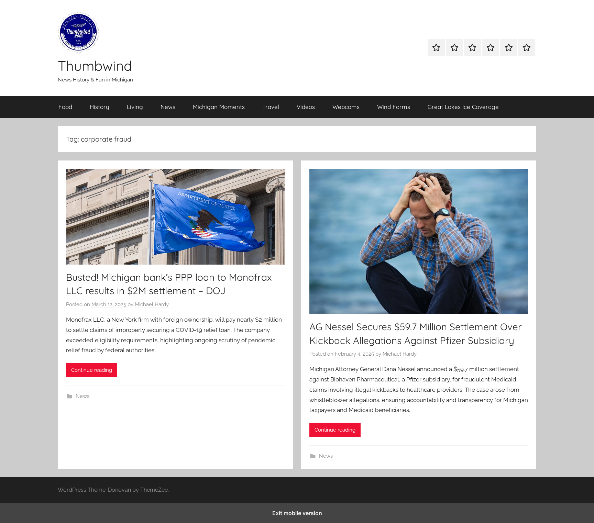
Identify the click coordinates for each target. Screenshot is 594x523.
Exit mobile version (297, 513)
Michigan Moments (219, 106)
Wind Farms (393, 106)
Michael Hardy (152, 304)
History (99, 106)
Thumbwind (95, 65)
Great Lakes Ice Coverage (463, 106)
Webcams (346, 106)
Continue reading (91, 370)
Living (135, 106)
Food (65, 106)
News (168, 106)
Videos (306, 106)
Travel (270, 106)
